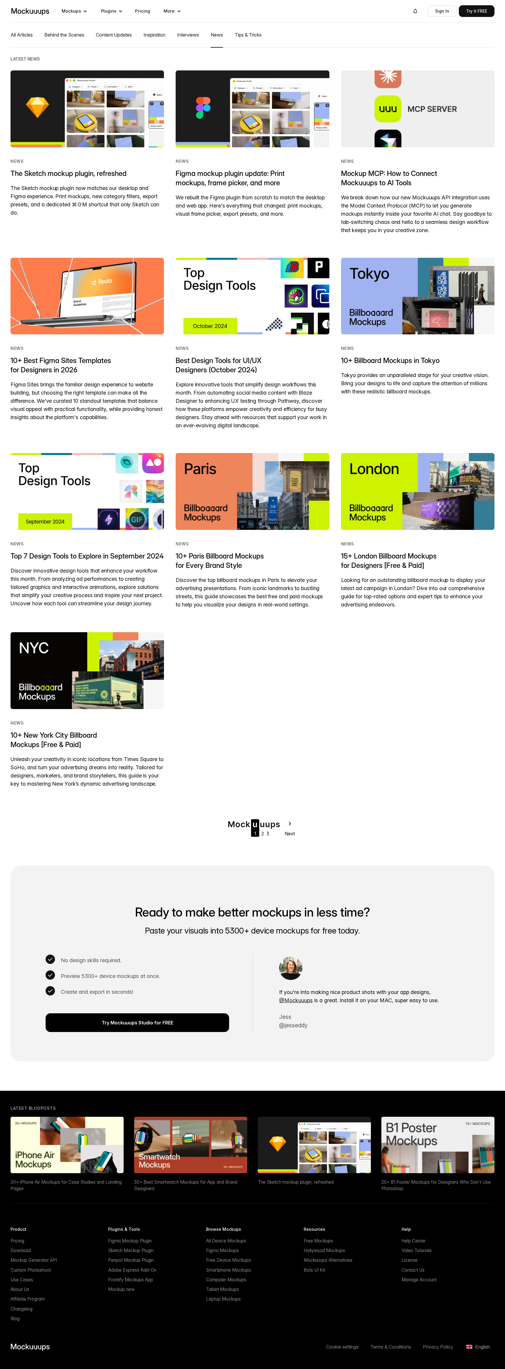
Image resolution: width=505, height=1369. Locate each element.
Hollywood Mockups (324, 1250)
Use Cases (22, 1279)
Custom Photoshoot (31, 1270)
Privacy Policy (438, 1346)
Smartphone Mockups (228, 1270)
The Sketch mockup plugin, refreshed (69, 173)
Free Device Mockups (228, 1260)
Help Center (414, 1241)
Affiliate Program (28, 1299)
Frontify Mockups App (130, 1279)
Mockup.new (121, 1289)
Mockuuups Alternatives (328, 1260)
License (410, 1260)
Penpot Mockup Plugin (131, 1260)
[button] (75, 11)
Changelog (21, 1309)
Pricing (142, 11)
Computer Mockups (226, 1279)
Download (21, 1250)
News (17, 161)
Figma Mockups (222, 1250)
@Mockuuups (296, 1000)
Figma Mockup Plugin (130, 1241)
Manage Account (419, 1279)
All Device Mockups (226, 1241)
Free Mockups (318, 1241)
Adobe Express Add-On (132, 1270)
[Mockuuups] (30, 11)
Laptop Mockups (223, 1299)
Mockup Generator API (34, 1260)
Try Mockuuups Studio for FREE (137, 1023)
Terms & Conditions (390, 1346)
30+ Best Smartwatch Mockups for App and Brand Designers (185, 1185)
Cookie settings (342, 1346)
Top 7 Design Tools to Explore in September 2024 (87, 556)
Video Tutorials (417, 1250)
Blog (15, 1318)
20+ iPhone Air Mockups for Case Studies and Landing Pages (66, 1185)
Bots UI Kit (314, 1270)
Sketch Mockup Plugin (130, 1250)
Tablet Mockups (222, 1289)
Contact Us (413, 1270)
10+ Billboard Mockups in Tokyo (390, 360)
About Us (20, 1289)
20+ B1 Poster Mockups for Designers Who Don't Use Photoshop (436, 1185)
